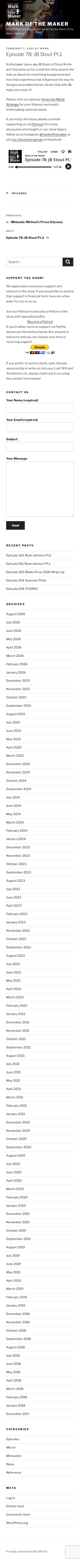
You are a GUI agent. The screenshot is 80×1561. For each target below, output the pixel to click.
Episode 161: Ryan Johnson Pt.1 (28, 564)
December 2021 (17, 1022)
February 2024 (16, 830)
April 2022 (13, 989)
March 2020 (15, 1189)
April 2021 (13, 1089)
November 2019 (18, 1222)
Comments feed (18, 1514)
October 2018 (16, 1330)
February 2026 (16, 664)
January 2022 (15, 1014)
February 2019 (16, 1297)
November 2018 (18, 1322)
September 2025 (18, 706)
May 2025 (13, 739)
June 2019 (13, 1264)
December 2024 (18, 764)
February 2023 (16, 914)
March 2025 (15, 755)
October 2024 (16, 781)
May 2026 (13, 639)
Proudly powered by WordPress (26, 1551)
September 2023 (18, 872)
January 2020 (16, 1206)
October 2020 (16, 1139)
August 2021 (15, 1056)
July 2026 (13, 622)
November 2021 (17, 1031)
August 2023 (15, 881)
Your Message (16, 458)
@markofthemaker (53, 134)
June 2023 (13, 897)
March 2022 (15, 997)
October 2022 (16, 939)
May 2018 (13, 1372)
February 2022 (16, 1005)
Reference (13, 1472)
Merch (11, 1447)
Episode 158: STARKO (22, 589)
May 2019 (13, 1272)
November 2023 (18, 856)
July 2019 (13, 1255)
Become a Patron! (40, 322)
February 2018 (16, 1397)
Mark (44, 48)
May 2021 (13, 1080)
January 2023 (16, 922)
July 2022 (13, 964)
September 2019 (18, 1239)
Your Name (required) (22, 400)
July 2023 (13, 889)
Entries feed (15, 1506)
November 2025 (18, 689)
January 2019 (15, 1305)
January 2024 (16, 839)
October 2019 (16, 1230)
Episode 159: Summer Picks (26, 580)
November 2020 (18, 1131)
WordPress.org (17, 1523)
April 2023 (14, 905)
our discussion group (27, 139)
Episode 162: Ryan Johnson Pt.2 (28, 555)
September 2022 (18, 947)
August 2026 (15, 614)
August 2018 (15, 1347)
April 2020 (14, 1180)
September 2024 (18, 789)
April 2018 (13, 1380)
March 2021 (14, 1097)
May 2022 (13, 980)
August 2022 (15, 956)
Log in (10, 1498)
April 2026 (14, 647)
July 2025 (13, 722)
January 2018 (15, 1405)
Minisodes (13, 1456)
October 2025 (16, 697)
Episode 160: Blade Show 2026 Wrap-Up (35, 572)
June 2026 (13, 631)
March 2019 (14, 1289)
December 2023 (18, 847)
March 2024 (15, 822)
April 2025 (14, 747)
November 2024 (18, 772)
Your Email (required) (22, 420)
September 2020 (18, 1147)
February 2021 (16, 1105)
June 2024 (13, 806)
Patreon (37, 124)
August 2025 (15, 714)
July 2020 (13, 1164)
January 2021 (15, 1114)
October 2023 (16, 864)
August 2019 (15, 1247)
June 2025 (13, 731)
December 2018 (18, 1314)
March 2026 (15, 656)
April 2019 (13, 1280)
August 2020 (15, 1155)
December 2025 (18, 681)
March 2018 (14, 1389)
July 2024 (13, 797)
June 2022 (13, 972)
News (10, 1464)
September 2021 (18, 1047)
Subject (12, 439)
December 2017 (17, 1414)
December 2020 (18, 1122)
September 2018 (18, 1339)
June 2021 (13, 1072)
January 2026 (16, 672)
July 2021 (12, 1064)
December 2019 (18, 1214)
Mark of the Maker (37, 24)
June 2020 (13, 1172)
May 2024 (13, 814)
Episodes (19, 193)
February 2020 (16, 1197)
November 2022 (18, 930)
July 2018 (13, 1355)
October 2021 (16, 1039)
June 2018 (13, 1364)
